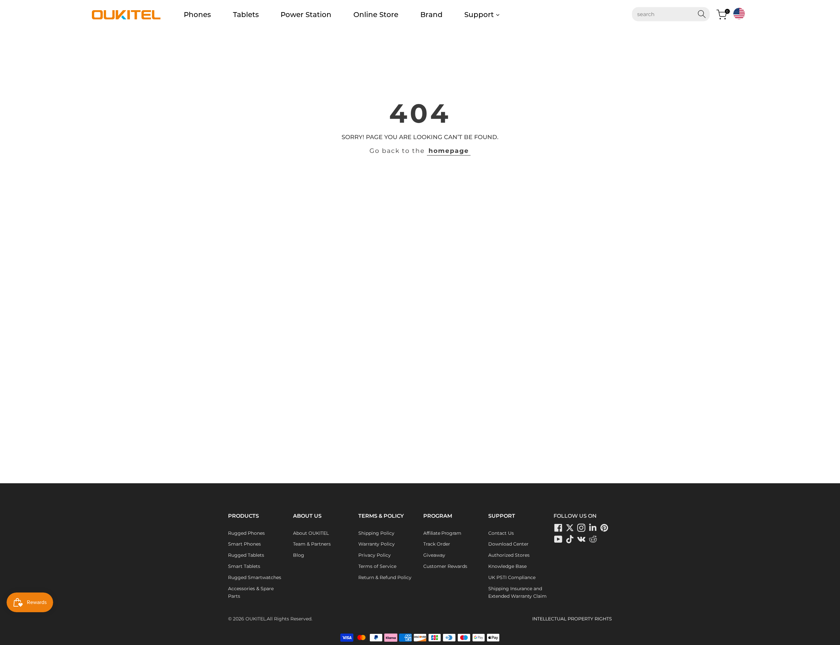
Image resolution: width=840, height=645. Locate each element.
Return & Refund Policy (384, 577)
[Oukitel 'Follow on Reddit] (593, 539)
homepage (449, 151)
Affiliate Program (442, 533)
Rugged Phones (246, 533)
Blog (298, 555)
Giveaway (434, 555)
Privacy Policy (374, 555)
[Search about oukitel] (667, 14)
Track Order (436, 544)
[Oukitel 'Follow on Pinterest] (604, 528)
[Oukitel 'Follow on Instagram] (581, 528)
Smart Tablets (244, 566)
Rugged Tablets (246, 555)
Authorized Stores (509, 555)
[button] (739, 13)
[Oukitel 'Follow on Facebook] (558, 528)
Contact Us (501, 533)
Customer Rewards (445, 566)
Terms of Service (377, 566)
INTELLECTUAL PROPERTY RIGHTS (572, 619)
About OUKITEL (311, 533)
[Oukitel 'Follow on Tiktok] (570, 539)
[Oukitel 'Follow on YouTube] (558, 539)
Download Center (508, 544)
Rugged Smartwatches (254, 577)
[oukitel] (126, 15)
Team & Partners (312, 544)
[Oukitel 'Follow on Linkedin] (593, 528)
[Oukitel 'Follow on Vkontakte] (581, 539)
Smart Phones (244, 544)
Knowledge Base (507, 566)
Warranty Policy (376, 544)
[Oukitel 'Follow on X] (570, 528)
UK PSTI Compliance (512, 577)
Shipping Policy (376, 533)
